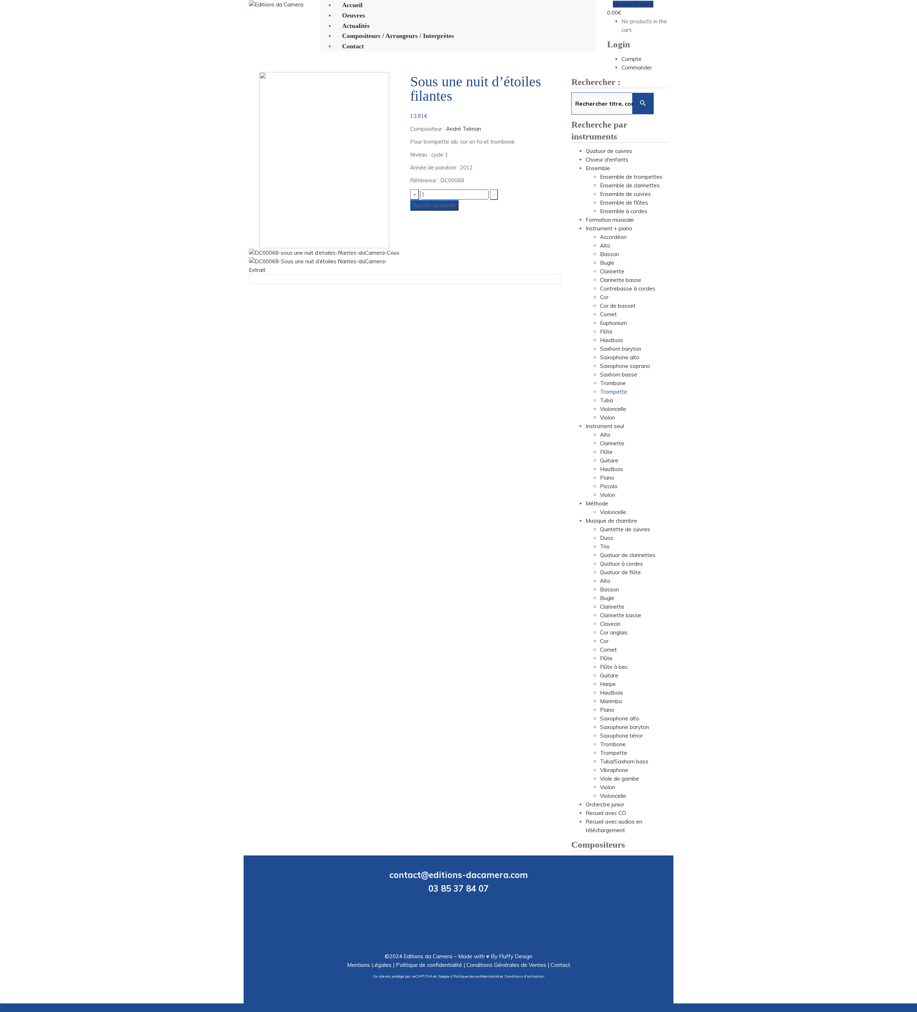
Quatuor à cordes (621, 563)
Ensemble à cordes (623, 211)
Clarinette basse (620, 280)
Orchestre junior (605, 804)
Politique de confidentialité (429, 964)
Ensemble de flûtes (624, 202)
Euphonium (613, 323)
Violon (607, 417)
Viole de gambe (619, 778)
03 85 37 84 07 (458, 888)
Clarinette (612, 271)
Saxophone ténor (621, 735)
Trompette (613, 391)
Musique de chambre (611, 520)
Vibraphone (614, 770)
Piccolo (609, 486)
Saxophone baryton (624, 727)
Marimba (611, 701)
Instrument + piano (609, 228)
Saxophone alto (619, 357)
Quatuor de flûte (620, 572)
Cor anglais (614, 632)
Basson (609, 254)
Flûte (606, 331)
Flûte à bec (614, 666)
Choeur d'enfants (607, 159)
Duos (606, 537)
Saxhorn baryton (620, 348)
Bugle (607, 262)
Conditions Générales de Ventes (506, 964)
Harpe (608, 684)
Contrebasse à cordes (627, 288)
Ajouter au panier (434, 205)
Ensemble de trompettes (631, 176)
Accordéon (613, 237)
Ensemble (598, 168)
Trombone (613, 383)
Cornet (608, 314)
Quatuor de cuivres (609, 151)
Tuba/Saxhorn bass (624, 761)
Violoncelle (613, 409)
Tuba (606, 400)
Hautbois (611, 340)
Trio (605, 546)
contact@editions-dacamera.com (458, 874)
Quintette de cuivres (625, 529)
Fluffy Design (515, 956)
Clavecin (610, 623)
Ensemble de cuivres (625, 194)
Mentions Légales (369, 964)
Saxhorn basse (618, 374)
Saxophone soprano (625, 366)
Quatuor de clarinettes (628, 555)
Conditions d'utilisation (524, 976)
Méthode (597, 503)
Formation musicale (610, 219)
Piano (607, 477)
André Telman (463, 128)
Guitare (609, 460)
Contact (560, 964)
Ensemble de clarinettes (630, 185)
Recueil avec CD (606, 813)
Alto (605, 245)
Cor (604, 297)
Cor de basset (617, 305)
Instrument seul (605, 426)
